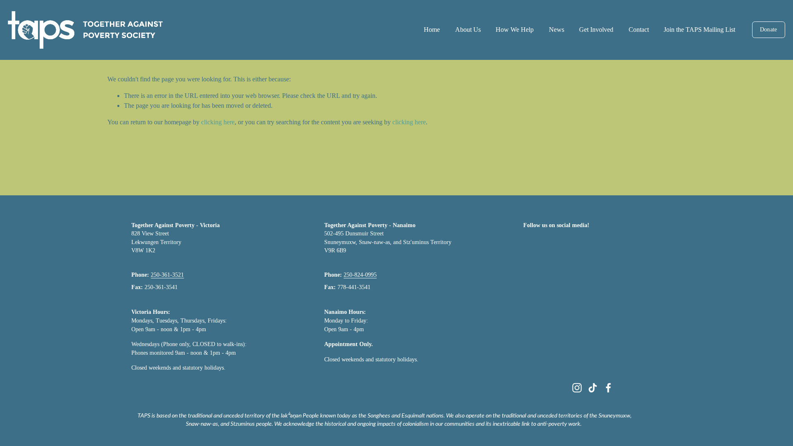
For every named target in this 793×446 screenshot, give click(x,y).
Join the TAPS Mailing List (699, 29)
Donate (768, 29)
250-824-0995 (360, 275)
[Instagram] (577, 388)
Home (432, 29)
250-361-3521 (167, 275)
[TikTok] (593, 388)
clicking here (218, 122)
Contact (639, 29)
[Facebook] (608, 388)
